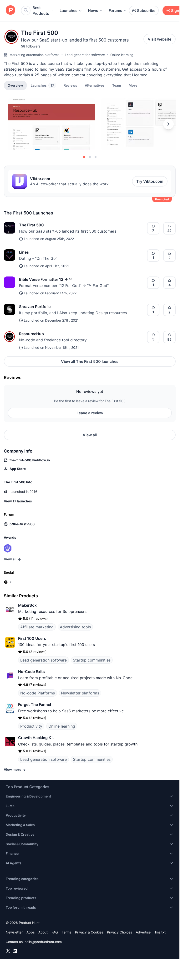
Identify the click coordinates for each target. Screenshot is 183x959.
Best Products (40, 10)
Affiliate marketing (37, 627)
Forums (115, 10)
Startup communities (92, 660)
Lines (24, 252)
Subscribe (146, 10)
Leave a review (89, 413)
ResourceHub (31, 333)
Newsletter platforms (80, 693)
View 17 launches (18, 501)
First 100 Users (32, 638)
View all (90, 435)
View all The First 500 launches (89, 361)
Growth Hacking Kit (36, 737)
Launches (68, 10)
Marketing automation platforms (34, 55)
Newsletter (14, 932)
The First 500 (31, 225)
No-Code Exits (31, 671)
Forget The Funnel (34, 704)
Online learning (121, 55)
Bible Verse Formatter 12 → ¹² (45, 279)
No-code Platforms (37, 693)
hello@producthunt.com (43, 942)
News (93, 10)
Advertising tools (75, 627)
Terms (66, 932)
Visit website (159, 39)
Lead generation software (85, 55)
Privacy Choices (119, 932)
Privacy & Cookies (89, 932)
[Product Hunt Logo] (10, 10)
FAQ (54, 932)
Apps (30, 932)
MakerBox (27, 605)
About (43, 932)
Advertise (143, 932)
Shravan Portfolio (35, 306)
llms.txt (160, 932)
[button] (133, 85)
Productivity (31, 726)
